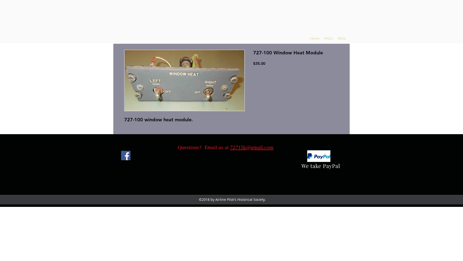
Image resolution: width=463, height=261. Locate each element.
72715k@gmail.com (251, 147)
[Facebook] (125, 155)
